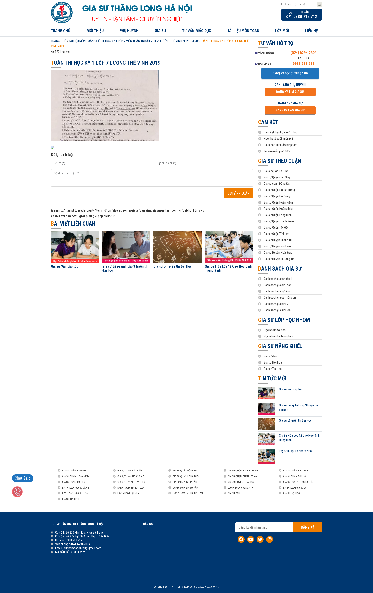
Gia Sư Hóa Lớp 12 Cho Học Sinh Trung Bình (228, 268)
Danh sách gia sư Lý (276, 304)
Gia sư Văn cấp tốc (64, 266)
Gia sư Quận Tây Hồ (276, 227)
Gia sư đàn (270, 356)
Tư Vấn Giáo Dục (196, 30)
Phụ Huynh (129, 30)
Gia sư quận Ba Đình (276, 171)
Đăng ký (307, 527)
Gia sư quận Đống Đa (277, 184)
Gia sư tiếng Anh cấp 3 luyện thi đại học (125, 268)
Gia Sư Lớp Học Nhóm (284, 320)
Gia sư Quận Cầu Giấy (277, 177)
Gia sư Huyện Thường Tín (279, 259)
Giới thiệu (95, 30)
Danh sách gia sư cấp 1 (278, 279)
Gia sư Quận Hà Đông (277, 196)
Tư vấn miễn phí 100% (277, 151)
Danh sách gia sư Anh (240, 487)
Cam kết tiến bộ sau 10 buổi (281, 132)
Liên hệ (311, 30)
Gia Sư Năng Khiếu (280, 346)
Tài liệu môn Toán (243, 30)
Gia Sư (160, 30)
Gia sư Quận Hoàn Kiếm (278, 202)
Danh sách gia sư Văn (277, 291)
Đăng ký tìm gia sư (290, 92)
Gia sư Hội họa (273, 362)
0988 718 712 (305, 16)
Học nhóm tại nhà (275, 330)
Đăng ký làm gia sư (290, 110)
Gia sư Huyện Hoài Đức (278, 253)
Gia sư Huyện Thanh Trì (278, 240)
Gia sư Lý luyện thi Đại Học (172, 266)
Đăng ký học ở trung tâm (290, 73)
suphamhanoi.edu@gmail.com (82, 548)
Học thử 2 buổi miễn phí (278, 139)
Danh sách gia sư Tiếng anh (280, 298)
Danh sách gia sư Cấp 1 (75, 487)
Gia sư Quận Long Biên (278, 215)
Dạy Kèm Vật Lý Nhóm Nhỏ (295, 451)
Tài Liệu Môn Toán (81, 41)
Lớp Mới (282, 30)
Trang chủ (60, 30)
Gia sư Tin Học (273, 369)
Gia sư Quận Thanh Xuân (279, 221)
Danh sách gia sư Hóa (277, 310)
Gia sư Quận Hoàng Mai (278, 209)
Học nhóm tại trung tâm (278, 336)
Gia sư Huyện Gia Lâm (277, 246)
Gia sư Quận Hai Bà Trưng (279, 190)
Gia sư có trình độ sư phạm (280, 145)
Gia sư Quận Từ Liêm (276, 234)
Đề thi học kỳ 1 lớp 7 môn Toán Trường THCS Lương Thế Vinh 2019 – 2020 (147, 41)
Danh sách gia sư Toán (277, 285)
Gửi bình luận (239, 193)
